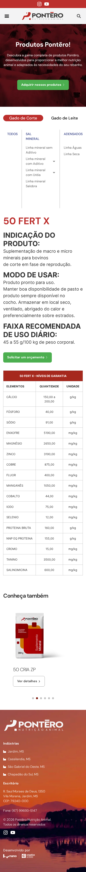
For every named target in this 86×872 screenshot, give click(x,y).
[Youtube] (46, 4)
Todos (12, 134)
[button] (6, 16)
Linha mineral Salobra (35, 183)
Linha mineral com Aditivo (35, 161)
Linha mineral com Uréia (35, 172)
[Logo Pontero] (42, 16)
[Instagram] (39, 4)
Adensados (73, 134)
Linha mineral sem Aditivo (39, 150)
